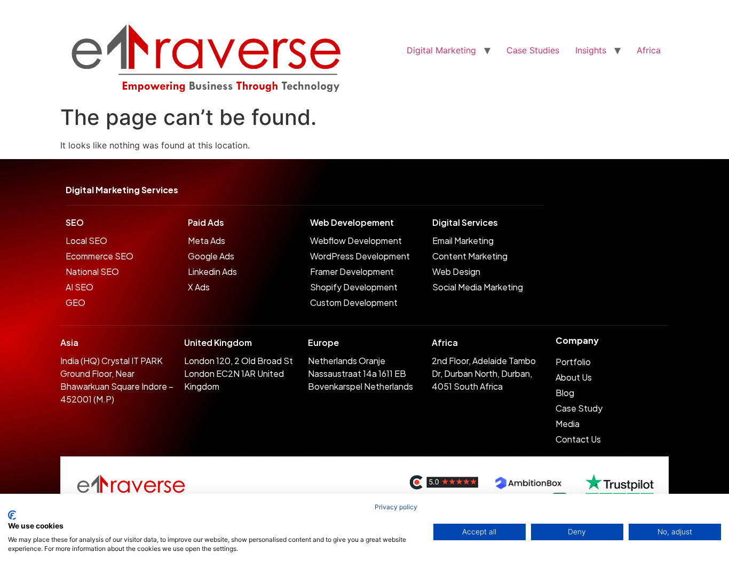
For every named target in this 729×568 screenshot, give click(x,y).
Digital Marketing (441, 50)
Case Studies (532, 50)
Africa (649, 50)
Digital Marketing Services (122, 189)
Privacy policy (396, 507)
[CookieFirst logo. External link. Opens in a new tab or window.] (12, 515)
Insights (590, 50)
